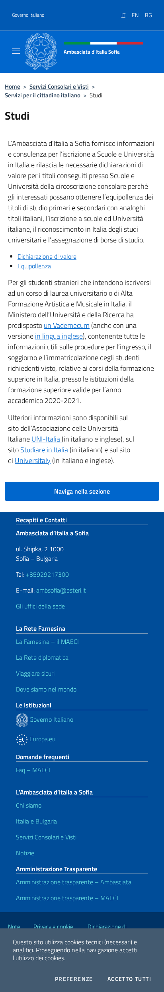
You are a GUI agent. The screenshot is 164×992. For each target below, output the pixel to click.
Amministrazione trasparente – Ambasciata (73, 882)
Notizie (25, 853)
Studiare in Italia (44, 449)
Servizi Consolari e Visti (59, 86)
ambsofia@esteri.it (61, 590)
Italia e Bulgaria (36, 821)
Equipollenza (34, 266)
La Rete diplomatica (42, 657)
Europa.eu (41, 739)
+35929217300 (47, 574)
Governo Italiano (28, 15)
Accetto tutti (129, 979)
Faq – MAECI (33, 770)
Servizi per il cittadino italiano (42, 95)
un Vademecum (67, 325)
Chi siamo (28, 805)
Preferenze (74, 979)
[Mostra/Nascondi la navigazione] (16, 51)
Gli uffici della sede (40, 606)
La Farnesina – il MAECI (47, 641)
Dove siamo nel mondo (46, 689)
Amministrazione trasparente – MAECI (67, 898)
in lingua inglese (59, 336)
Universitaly (33, 460)
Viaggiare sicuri (35, 673)
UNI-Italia (46, 439)
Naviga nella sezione (82, 491)
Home (12, 86)
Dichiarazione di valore (47, 256)
